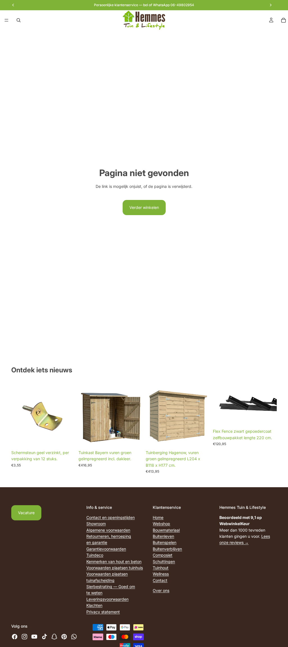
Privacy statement (103, 611)
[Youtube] (34, 636)
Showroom (96, 523)
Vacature (26, 512)
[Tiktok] (44, 636)
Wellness (161, 573)
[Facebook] (14, 636)
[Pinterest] (64, 636)
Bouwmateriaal (166, 529)
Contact (160, 580)
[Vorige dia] (219, 405)
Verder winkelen (144, 207)
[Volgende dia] (270, 405)
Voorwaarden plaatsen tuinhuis (114, 567)
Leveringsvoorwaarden (107, 598)
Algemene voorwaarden (108, 529)
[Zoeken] (18, 20)
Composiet (162, 555)
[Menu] (6, 20)
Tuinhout (160, 567)
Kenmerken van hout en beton (113, 561)
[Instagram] (24, 636)
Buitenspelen (164, 542)
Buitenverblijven (167, 548)
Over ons (161, 590)
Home (158, 517)
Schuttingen (164, 561)
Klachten (94, 605)
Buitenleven (163, 536)
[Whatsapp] (74, 636)
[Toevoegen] (66, 439)
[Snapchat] (54, 636)
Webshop (161, 523)
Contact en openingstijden (110, 517)
